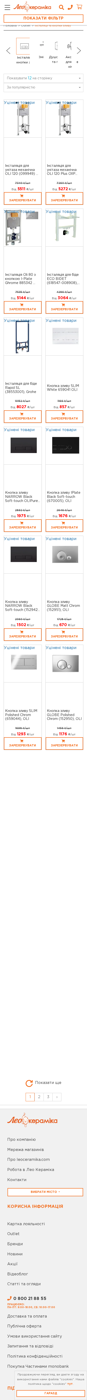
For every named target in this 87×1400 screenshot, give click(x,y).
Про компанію (21, 1140)
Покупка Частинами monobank (38, 1366)
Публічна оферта (24, 1326)
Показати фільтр (43, 18)
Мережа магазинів (25, 1150)
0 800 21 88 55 (29, 1299)
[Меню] (7, 8)
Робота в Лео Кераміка (30, 1170)
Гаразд (50, 1393)
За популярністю (21, 87)
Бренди (15, 1244)
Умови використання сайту (34, 1336)
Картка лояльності (26, 1224)
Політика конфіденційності (35, 1356)
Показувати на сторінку (29, 78)
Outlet (13, 1234)
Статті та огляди (24, 1284)
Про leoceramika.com (28, 1160)
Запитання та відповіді (30, 1346)
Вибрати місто (44, 1192)
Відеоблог (17, 1274)
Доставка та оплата (27, 1316)
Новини (14, 1254)
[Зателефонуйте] (68, 7)
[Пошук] (61, 7)
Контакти (16, 1180)
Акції (12, 1264)
